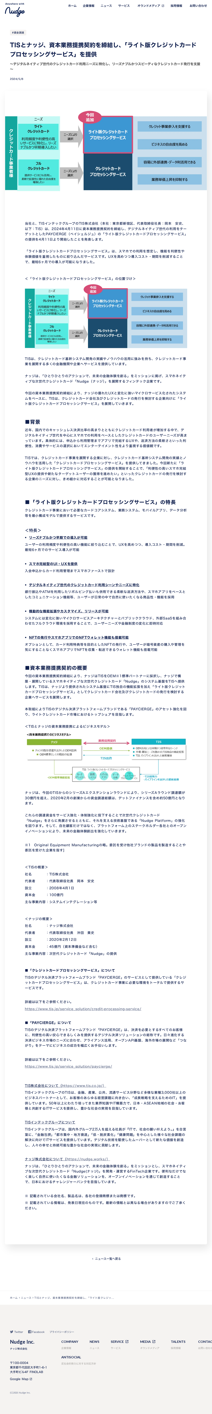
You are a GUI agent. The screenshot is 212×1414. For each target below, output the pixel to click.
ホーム (72, 6)
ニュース (106, 6)
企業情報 (88, 6)
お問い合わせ (198, 6)
